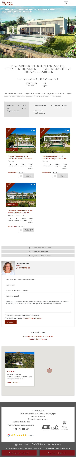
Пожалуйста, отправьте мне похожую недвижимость (23, 315)
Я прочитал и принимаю (24, 318)
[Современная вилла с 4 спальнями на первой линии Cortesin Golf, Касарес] (21, 140)
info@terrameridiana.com (39, 419)
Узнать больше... (13, 382)
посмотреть (29, 175)
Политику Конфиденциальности (31, 318)
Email (20, 266)
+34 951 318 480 (24, 268)
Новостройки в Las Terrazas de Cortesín (38, 337)
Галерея (69, 54)
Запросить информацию (57, 453)
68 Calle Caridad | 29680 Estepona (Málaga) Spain (38, 414)
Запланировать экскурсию (19, 453)
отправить (10, 322)
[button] (34, 140)
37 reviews (31, 435)
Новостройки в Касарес (38, 339)
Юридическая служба (52, 448)
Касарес (11, 371)
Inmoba (67, 448)
